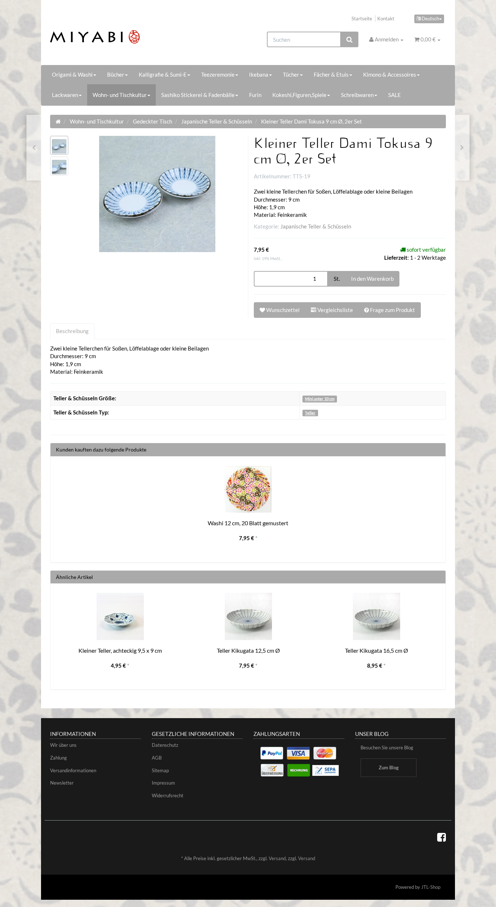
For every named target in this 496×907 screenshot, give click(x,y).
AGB (157, 758)
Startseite (361, 18)
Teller (310, 412)
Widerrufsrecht (167, 795)
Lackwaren (65, 95)
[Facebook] (441, 837)
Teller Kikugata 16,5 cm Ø (376, 650)
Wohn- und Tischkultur (120, 95)
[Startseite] (58, 121)
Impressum (163, 783)
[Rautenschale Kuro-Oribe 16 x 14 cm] (462, 148)
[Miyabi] (112, 37)
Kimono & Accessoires (389, 74)
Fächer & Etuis (331, 74)
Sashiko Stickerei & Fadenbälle (198, 95)
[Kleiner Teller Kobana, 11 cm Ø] (34, 148)
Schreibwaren (357, 95)
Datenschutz (165, 745)
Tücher (291, 74)
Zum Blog (389, 767)
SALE (394, 95)
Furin (255, 95)
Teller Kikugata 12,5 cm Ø (248, 650)
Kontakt (385, 18)
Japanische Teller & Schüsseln (315, 226)
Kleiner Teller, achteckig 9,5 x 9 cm (120, 650)
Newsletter (62, 783)
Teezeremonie (218, 74)
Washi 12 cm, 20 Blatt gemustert (248, 522)
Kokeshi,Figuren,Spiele (299, 95)
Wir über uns (63, 745)
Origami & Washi (72, 74)
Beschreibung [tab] (72, 331)
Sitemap (160, 770)
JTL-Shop (430, 887)
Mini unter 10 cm (319, 398)
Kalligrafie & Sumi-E (163, 74)
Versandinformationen (73, 770)
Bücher (115, 74)
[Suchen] (349, 39)
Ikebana (258, 74)
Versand (277, 858)
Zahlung (58, 758)
